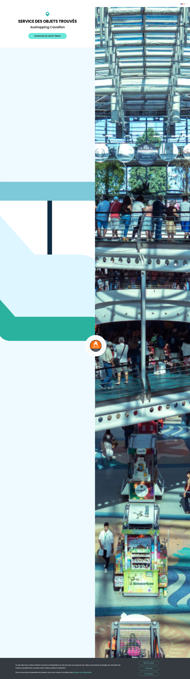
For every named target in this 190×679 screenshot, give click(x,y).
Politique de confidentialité (82, 672)
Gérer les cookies (148, 663)
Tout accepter (148, 674)
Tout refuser (149, 668)
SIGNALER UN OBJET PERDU (47, 36)
